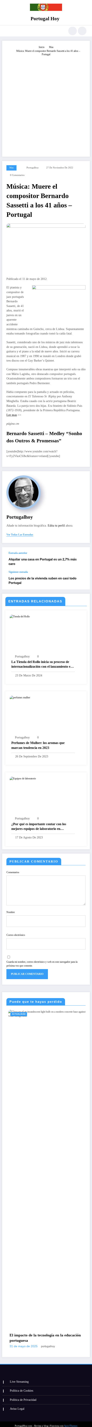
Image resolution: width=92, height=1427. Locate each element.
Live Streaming (19, 1378)
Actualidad (76, 1014)
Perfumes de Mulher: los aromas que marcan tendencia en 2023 (38, 745)
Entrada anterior (18, 552)
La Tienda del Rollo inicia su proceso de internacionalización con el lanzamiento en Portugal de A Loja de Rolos (41, 664)
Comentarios (12, 872)
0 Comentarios (17, 175)
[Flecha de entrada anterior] (82, 558)
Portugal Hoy (45, 18)
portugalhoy (33, 167)
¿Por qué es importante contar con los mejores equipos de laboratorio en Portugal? (38, 826)
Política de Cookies (21, 1387)
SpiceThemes (70, 1422)
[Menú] (7, 30)
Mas (11, 167)
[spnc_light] (82, 31)
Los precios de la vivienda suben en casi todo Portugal (42, 580)
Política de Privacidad (23, 1396)
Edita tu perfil (56, 525)
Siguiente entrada (18, 571)
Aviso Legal (17, 1405)
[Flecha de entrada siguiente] (82, 579)
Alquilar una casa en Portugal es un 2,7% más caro (43, 561)
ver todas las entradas (19, 534)
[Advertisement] (46, 104)
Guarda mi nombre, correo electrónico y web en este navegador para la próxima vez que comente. (41, 963)
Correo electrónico (15, 934)
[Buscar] (72, 31)
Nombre (10, 912)
